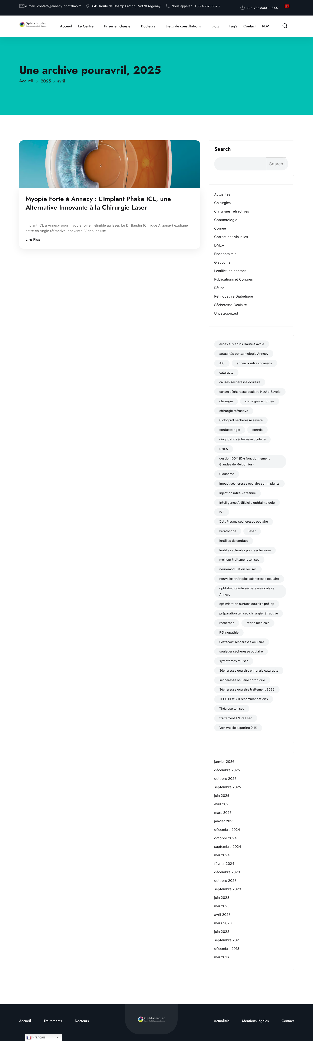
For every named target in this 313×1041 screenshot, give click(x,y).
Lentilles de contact (230, 271)
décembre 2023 (227, 872)
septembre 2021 (227, 940)
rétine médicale (258, 623)
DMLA (219, 245)
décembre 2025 (227, 770)
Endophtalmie (225, 254)
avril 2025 (222, 804)
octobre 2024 (225, 838)
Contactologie (225, 220)
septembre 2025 (227, 787)
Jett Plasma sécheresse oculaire (243, 521)
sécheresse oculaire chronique (242, 680)
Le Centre (85, 26)
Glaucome (222, 262)
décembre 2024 (227, 829)
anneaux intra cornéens (254, 363)
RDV (265, 26)
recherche (226, 623)
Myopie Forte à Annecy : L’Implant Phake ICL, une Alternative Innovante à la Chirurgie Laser (98, 203)
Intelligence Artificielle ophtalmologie (247, 503)
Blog (215, 26)
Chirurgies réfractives (231, 211)
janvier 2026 (224, 761)
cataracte (226, 372)
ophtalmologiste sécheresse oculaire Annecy (246, 591)
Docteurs (148, 26)
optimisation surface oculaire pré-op (246, 604)
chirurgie (226, 401)
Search (222, 149)
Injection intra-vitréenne (237, 493)
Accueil (66, 26)
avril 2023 (222, 914)
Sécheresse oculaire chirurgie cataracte (248, 670)
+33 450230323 (207, 6)
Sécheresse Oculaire (230, 305)
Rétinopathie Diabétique (233, 296)
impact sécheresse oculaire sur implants (249, 483)
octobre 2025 (225, 778)
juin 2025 (221, 795)
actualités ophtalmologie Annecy (243, 354)
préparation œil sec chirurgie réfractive (248, 613)
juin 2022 (221, 931)
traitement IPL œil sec (235, 718)
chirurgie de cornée (259, 401)
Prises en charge (117, 26)
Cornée (220, 228)
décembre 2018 (226, 948)
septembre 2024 (227, 846)
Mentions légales (255, 1020)
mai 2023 (222, 906)
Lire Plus (33, 239)
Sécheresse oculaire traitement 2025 (246, 689)
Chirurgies (222, 203)
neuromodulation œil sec (238, 569)
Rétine (219, 288)
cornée (257, 430)
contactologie (229, 430)
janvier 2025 (224, 821)
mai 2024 (222, 855)
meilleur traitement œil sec (239, 560)
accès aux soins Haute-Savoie (241, 344)
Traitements (53, 1020)
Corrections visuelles (231, 237)
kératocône (227, 531)
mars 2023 (223, 923)
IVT (221, 512)
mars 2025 (223, 812)
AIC (221, 363)
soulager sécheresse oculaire (241, 651)
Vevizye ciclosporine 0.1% (238, 728)
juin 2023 (221, 897)
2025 (46, 81)
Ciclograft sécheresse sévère (241, 420)
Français (39, 1037)
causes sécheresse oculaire (239, 382)
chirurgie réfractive (233, 411)
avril (61, 81)
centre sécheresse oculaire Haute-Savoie (249, 392)
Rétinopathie (228, 632)
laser (252, 531)
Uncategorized (226, 313)
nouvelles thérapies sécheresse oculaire (249, 579)
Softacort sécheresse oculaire (241, 642)
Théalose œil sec (231, 709)
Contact (249, 26)
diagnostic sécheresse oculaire (242, 439)
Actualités (222, 194)
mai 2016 (221, 957)
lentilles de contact (233, 541)
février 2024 (224, 863)
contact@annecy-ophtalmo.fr (59, 6)
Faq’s (233, 26)
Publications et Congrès (233, 279)
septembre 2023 (227, 889)
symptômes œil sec (233, 661)
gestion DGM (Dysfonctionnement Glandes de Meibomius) (244, 462)
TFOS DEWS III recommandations (243, 699)
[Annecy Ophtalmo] (33, 24)
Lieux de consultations (183, 26)
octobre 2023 (225, 880)
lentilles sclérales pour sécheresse (245, 550)
